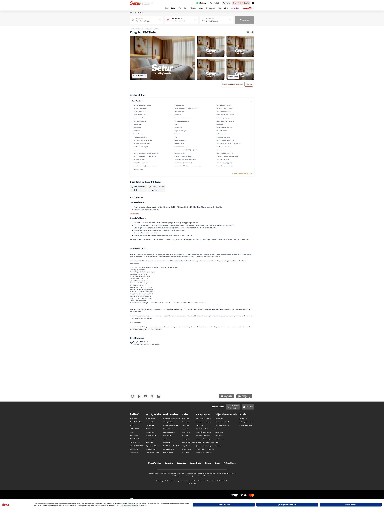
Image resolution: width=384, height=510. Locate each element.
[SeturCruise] (196, 463)
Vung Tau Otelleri (139, 13)
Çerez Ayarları (134, 453)
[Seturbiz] (169, 463)
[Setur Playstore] (245, 398)
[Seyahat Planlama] (252, 3)
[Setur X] (153, 398)
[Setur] (135, 3)
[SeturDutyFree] (154, 463)
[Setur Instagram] (133, 398)
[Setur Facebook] (139, 398)
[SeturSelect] (217, 463)
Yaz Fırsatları (223, 8)
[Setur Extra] (248, 8)
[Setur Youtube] (146, 398)
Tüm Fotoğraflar (140, 75)
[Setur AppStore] (227, 398)
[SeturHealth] (229, 463)
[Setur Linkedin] (159, 398)
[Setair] (208, 463)
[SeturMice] (181, 463)
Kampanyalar (211, 8)
